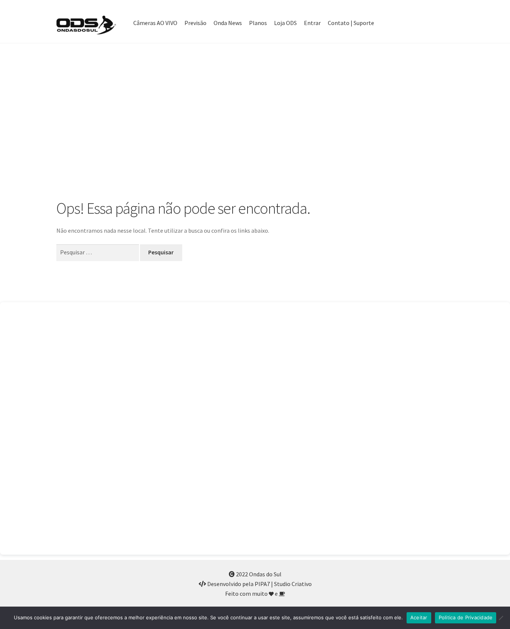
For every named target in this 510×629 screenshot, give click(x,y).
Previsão (195, 23)
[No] (500, 618)
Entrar (312, 23)
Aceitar (418, 617)
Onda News (228, 23)
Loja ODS (285, 23)
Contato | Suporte (351, 23)
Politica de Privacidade (466, 617)
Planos (258, 23)
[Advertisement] (255, 121)
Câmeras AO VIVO (155, 23)
